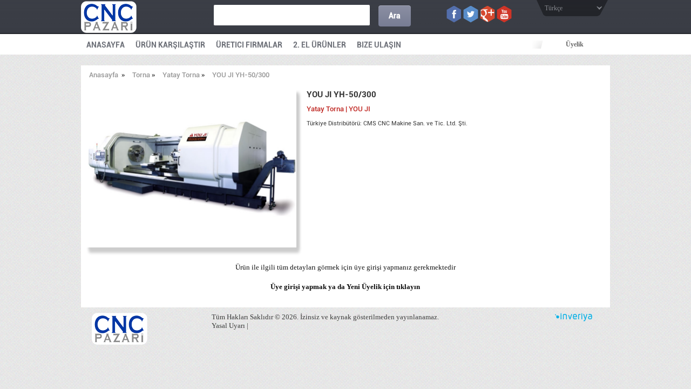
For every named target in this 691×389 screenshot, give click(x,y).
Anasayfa (103, 75)
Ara (395, 15)
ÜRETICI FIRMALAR (249, 45)
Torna (141, 75)
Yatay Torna (181, 75)
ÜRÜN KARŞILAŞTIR (170, 45)
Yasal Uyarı (228, 325)
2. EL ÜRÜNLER (319, 45)
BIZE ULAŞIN (379, 45)
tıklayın (408, 287)
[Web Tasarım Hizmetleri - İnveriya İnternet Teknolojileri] (573, 319)
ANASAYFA (105, 45)
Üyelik (575, 44)
